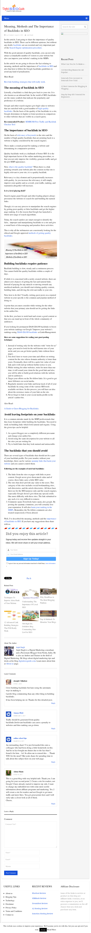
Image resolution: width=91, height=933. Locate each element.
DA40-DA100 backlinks (27, 332)
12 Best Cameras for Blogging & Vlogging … (74, 87)
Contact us (10, 914)
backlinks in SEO (46, 66)
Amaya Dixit (18, 713)
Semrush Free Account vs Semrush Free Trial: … (71, 79)
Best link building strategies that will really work (24, 81)
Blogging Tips (11, 897)
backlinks (17, 45)
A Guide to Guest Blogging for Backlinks (21, 408)
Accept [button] (43, 930)
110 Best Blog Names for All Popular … (72, 71)
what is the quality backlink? (21, 166)
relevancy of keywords (26, 135)
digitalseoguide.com (27, 660)
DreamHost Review (40, 903)
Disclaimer (10, 904)
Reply (53, 703)
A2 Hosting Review (40, 908)
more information (50, 563)
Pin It (29, 578)
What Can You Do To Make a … (73, 64)
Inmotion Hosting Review (42, 914)
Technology (10, 900)
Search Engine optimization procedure (25, 47)
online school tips (20, 738)
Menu (6, 18)
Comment (8, 819)
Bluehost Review (39, 893)
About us (10, 663)
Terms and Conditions (14, 911)
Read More (51, 929)
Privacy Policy (11, 907)
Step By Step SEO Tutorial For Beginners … (73, 96)
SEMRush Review (39, 898)
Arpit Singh (30, 35)
